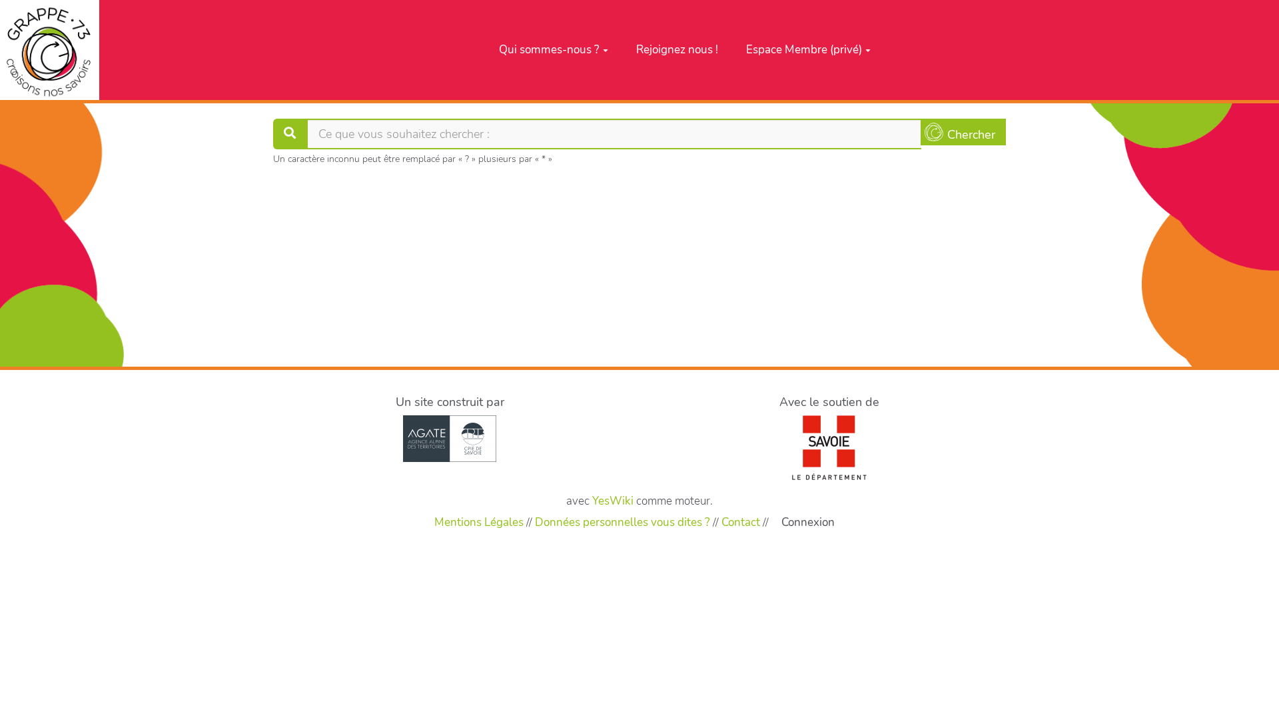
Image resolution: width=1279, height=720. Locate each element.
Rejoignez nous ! (677, 49)
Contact (740, 522)
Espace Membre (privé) (804, 49)
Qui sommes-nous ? (549, 49)
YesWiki (613, 501)
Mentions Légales (479, 522)
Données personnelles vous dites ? (622, 522)
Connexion (808, 522)
